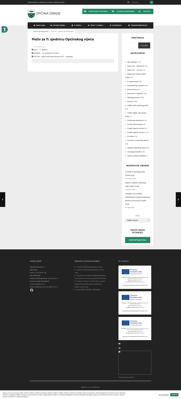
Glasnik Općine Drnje (125, 11)
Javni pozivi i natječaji (98, 11)
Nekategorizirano (133, 97)
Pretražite (144, 45)
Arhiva (137, 216)
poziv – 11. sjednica (40, 49)
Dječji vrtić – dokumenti (135, 66)
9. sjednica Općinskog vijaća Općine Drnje (90, 267)
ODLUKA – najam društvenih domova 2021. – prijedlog (53, 56)
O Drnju (77, 25)
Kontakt (147, 11)
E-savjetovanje (132, 81)
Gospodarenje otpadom (136, 85)
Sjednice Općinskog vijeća (40, 31)
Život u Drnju (96, 25)
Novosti (130, 101)
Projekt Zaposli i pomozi (136, 128)
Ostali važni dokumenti (135, 120)
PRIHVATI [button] (174, 395)
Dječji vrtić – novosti (134, 70)
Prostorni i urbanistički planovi (138, 140)
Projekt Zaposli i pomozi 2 (136, 132)
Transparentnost (139, 25)
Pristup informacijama (135, 124)
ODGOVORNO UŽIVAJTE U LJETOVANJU (88, 290)
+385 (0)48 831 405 (41, 273)
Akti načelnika (132, 62)
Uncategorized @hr (134, 152)
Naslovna (40, 25)
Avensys (89, 387)
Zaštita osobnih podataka (136, 156)
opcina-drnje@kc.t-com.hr (50, 287)
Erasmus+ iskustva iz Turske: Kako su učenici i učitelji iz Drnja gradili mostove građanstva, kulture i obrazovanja (90, 284)
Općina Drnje (59, 25)
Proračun (130, 136)
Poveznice (116, 25)
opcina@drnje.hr (53, 278)
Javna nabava (132, 89)
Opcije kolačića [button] (163, 395)
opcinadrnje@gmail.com (37, 284)
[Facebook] (128, 2)
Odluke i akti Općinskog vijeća (137, 105)
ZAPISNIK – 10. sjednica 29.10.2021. (46, 53)
